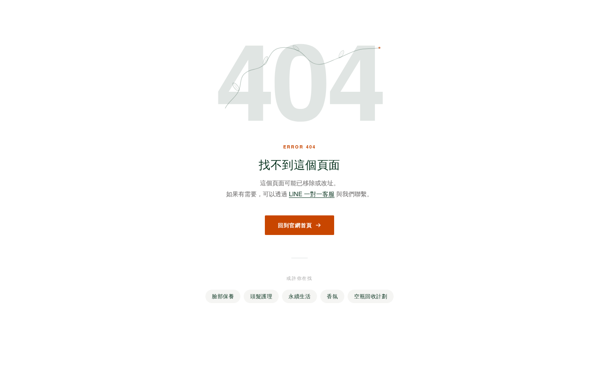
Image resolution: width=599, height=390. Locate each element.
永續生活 (299, 296)
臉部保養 (223, 296)
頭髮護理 (261, 296)
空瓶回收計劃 (370, 296)
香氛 (332, 296)
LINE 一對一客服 (312, 193)
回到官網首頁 (295, 225)
